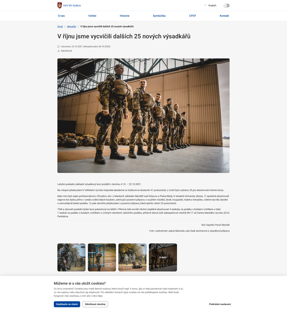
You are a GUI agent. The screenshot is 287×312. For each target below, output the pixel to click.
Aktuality (71, 26)
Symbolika (159, 15)
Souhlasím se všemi (67, 304)
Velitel (92, 15)
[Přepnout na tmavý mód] (227, 5)
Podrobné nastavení (220, 304)
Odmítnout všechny (95, 304)
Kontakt (224, 15)
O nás (61, 15)
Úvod (60, 26)
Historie (124, 15)
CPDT (192, 15)
